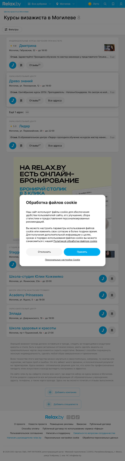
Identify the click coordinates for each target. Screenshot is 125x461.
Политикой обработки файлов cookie (75, 241)
